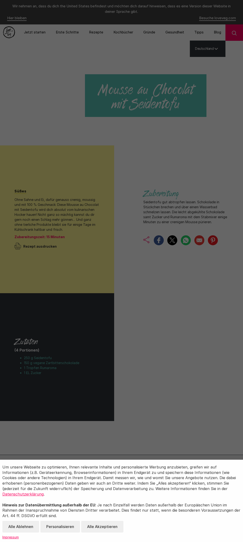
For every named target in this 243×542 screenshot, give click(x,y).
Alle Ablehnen (20, 526)
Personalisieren (60, 526)
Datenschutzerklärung (23, 494)
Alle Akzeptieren (102, 526)
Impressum (10, 537)
